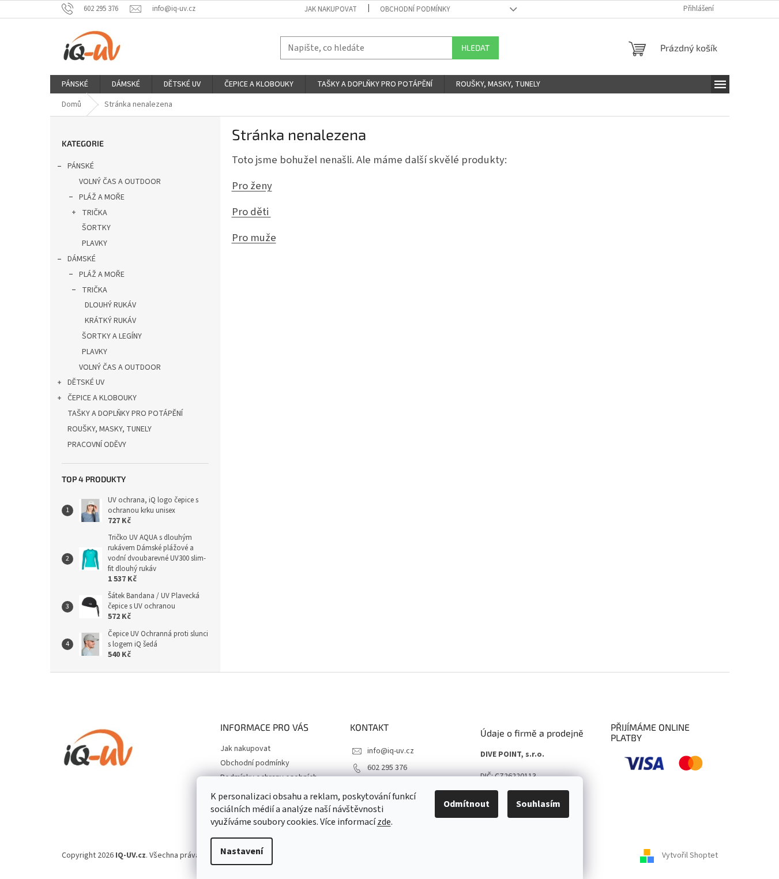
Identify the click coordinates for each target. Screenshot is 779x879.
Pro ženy (252, 185)
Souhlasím (538, 804)
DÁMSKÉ (81, 259)
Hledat (475, 47)
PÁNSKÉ (80, 166)
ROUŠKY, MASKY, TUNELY (109, 429)
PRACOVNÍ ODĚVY (96, 444)
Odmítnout (466, 804)
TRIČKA (94, 213)
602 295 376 (387, 767)
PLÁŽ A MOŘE (102, 197)
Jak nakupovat (330, 9)
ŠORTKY (96, 228)
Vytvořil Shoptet (690, 855)
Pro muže (254, 237)
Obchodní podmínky (415, 9)
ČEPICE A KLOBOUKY (102, 398)
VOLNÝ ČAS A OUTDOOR (120, 181)
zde (384, 822)
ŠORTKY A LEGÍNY (112, 336)
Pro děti (251, 211)
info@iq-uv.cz (390, 751)
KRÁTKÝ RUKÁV (110, 320)
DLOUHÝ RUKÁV (110, 305)
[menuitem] (75, 84)
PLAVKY (94, 243)
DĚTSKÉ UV (85, 382)
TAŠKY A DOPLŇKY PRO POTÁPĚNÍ (125, 413)
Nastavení (241, 851)
